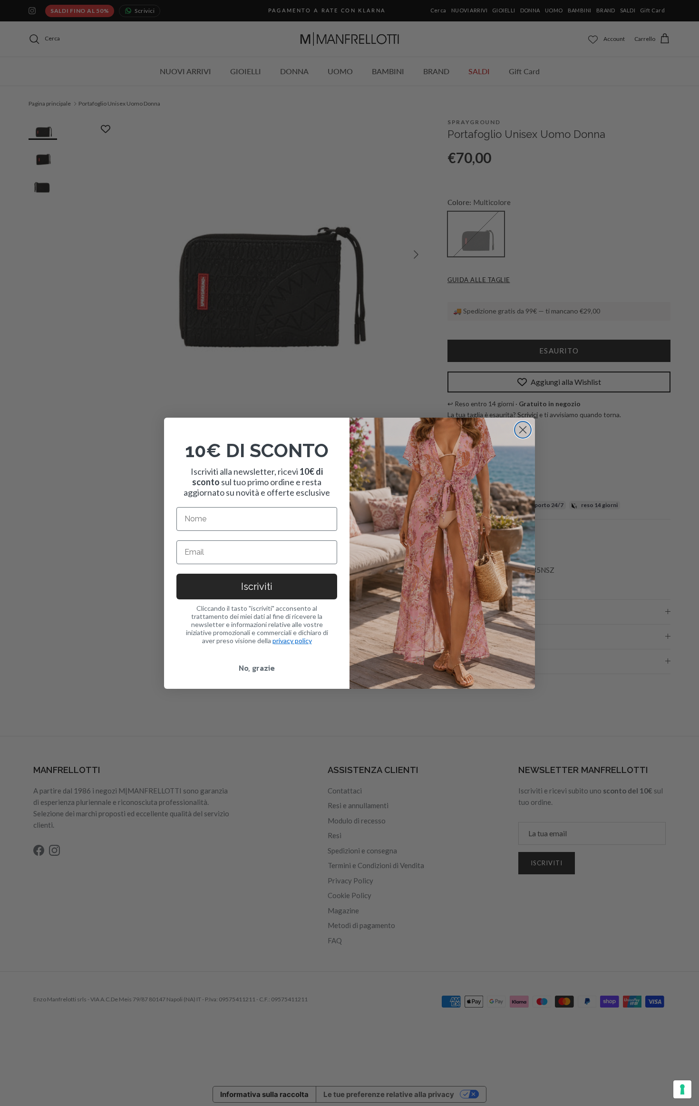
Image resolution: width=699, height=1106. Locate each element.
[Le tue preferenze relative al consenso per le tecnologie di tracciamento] (682, 1089)
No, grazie (257, 668)
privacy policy (292, 640)
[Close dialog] (523, 429)
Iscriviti (256, 586)
